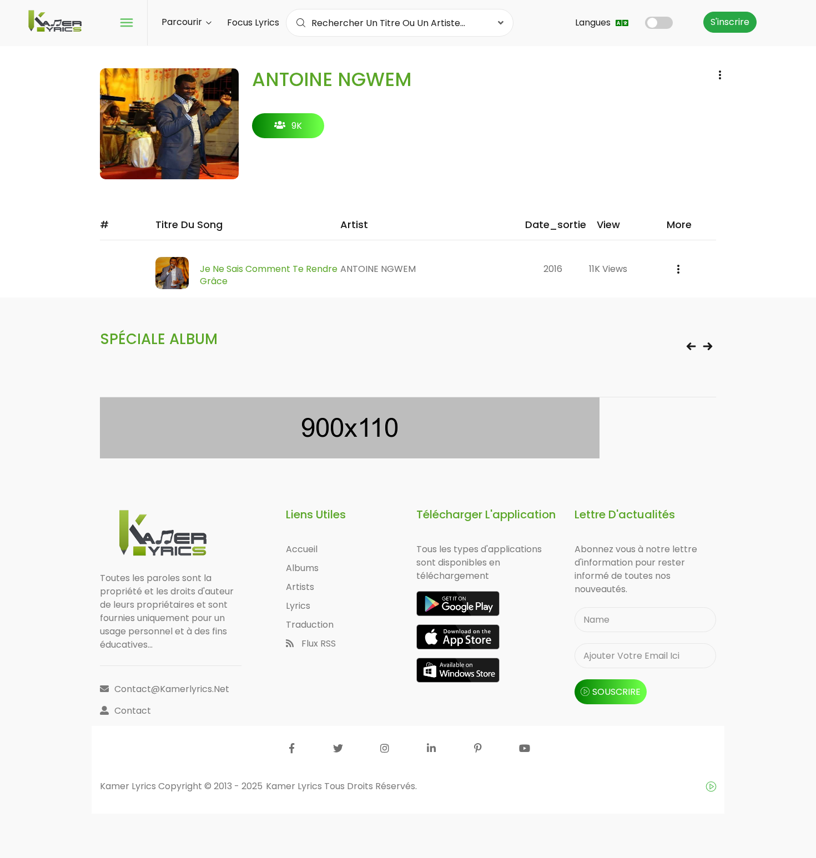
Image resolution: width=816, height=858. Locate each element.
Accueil (302, 549)
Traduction (310, 624)
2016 (552, 269)
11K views (608, 269)
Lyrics (298, 605)
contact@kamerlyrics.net (171, 689)
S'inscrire (730, 22)
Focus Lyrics (253, 22)
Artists (300, 587)
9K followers (288, 128)
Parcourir (183, 22)
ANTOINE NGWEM (378, 269)
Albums (302, 568)
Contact (132, 710)
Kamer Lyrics (295, 786)
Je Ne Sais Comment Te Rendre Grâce (269, 275)
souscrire (616, 691)
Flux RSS (317, 643)
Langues (594, 22)
